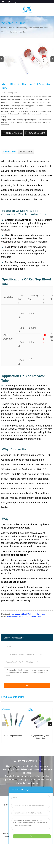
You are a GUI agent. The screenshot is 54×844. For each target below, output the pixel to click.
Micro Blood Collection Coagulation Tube (24, 617)
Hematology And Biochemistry (29, 28)
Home (3, 28)
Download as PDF (37, 133)
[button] (52, 59)
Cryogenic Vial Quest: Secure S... (40, 737)
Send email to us (14, 133)
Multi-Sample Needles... (14, 736)
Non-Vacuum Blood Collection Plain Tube (28, 614)
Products (11, 28)
